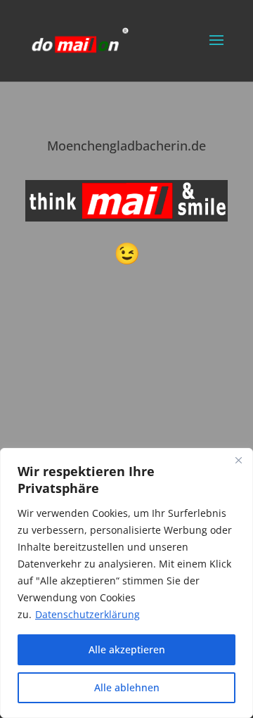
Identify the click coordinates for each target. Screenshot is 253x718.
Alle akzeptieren (127, 649)
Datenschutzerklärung (87, 614)
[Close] (238, 459)
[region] (126, 583)
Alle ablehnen (127, 687)
